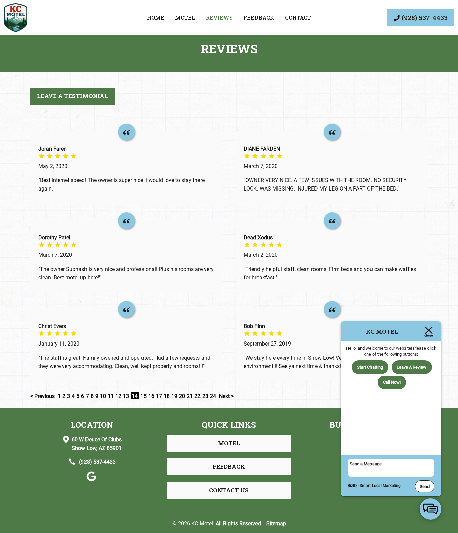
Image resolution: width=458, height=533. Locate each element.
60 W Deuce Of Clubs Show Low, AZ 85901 (97, 443)
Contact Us (229, 490)
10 (103, 395)
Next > (226, 395)
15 (143, 395)
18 (167, 395)
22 (197, 395)
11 (111, 395)
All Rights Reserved (238, 523)
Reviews (219, 17)
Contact (298, 17)
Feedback (258, 17)
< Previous (43, 395)
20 (182, 395)
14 (135, 395)
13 (126, 395)
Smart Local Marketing (380, 485)
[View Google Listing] (92, 479)
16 (151, 395)
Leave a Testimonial (72, 96)
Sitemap (276, 523)
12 (118, 395)
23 (205, 395)
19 (174, 395)
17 (159, 395)
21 (190, 395)
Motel (185, 17)
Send (425, 486)
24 (213, 395)
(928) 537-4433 (97, 461)
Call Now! (392, 382)
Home (155, 17)
